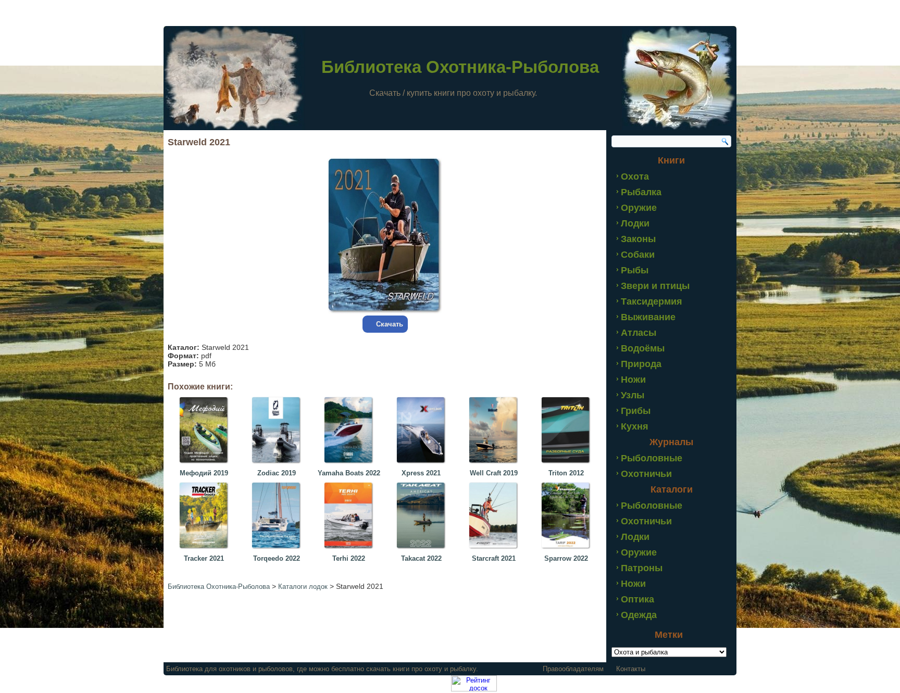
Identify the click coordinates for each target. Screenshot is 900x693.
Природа (641, 364)
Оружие (639, 208)
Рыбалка (641, 192)
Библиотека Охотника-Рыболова (460, 67)
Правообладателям (573, 669)
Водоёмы (643, 348)
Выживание (648, 317)
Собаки (638, 254)
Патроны (641, 568)
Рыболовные (651, 458)
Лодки (635, 223)
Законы (638, 239)
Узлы (632, 395)
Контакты (630, 669)
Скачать (389, 324)
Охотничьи (646, 474)
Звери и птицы (655, 286)
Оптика (637, 599)
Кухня (634, 426)
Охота (635, 176)
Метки (669, 634)
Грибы (636, 411)
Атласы (638, 332)
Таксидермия (651, 301)
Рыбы (634, 270)
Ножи (633, 379)
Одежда (639, 615)
